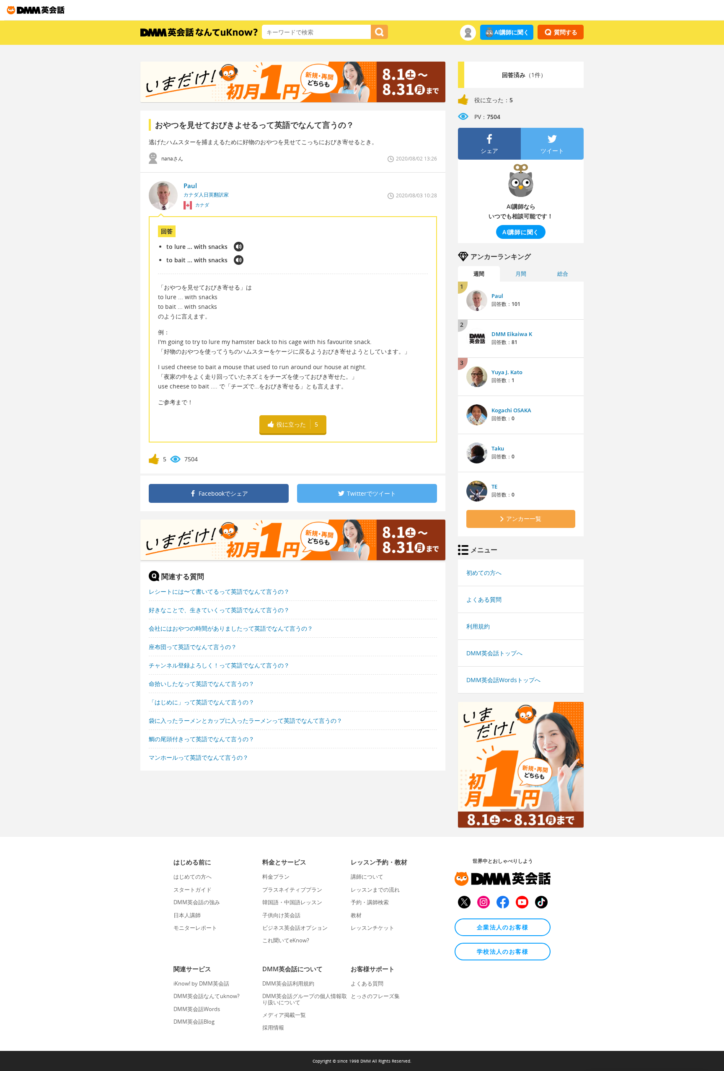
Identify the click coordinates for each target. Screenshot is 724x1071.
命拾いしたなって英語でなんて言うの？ (201, 684)
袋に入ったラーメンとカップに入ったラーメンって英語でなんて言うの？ (245, 720)
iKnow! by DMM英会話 (201, 983)
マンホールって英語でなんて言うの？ (198, 757)
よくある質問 (484, 599)
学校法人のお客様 (502, 951)
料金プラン (276, 876)
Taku (497, 448)
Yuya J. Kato (506, 372)
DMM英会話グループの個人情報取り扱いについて (304, 999)
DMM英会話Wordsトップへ (503, 680)
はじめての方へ (192, 876)
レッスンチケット (372, 927)
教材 (356, 915)
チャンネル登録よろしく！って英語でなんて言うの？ (219, 665)
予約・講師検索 (370, 902)
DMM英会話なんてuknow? (206, 996)
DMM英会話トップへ (494, 653)
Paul (497, 296)
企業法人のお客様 (502, 927)
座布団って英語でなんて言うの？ (193, 647)
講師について (367, 876)
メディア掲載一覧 (284, 1015)
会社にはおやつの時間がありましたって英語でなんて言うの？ (231, 628)
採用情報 (273, 1027)
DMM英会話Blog (194, 1021)
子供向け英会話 (281, 915)
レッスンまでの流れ (375, 889)
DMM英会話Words (196, 1009)
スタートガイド (192, 889)
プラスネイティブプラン (292, 889)
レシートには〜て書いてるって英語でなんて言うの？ (219, 591)
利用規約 (478, 626)
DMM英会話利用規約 (288, 983)
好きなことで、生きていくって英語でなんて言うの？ (219, 610)
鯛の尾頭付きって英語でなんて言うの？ (201, 739)
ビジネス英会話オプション (295, 927)
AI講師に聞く (511, 32)
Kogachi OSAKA (511, 410)
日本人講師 (187, 915)
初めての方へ (484, 573)
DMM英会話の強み (196, 902)
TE (494, 486)
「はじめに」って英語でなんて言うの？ (201, 702)
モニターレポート (195, 927)
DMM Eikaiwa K (511, 334)
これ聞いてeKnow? (285, 940)
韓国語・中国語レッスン (292, 902)
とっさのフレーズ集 (375, 996)
